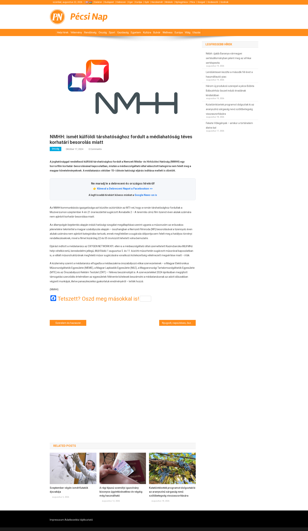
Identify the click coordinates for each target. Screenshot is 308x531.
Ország (103, 32)
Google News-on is (146, 195)
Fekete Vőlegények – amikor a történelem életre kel (229, 125)
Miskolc (169, 2)
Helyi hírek (62, 32)
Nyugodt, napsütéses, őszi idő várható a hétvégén (179, 323)
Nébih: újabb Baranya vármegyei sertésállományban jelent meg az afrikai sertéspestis (228, 58)
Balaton (98, 2)
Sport (112, 32)
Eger (130, 2)
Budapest (109, 2)
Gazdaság (123, 32)
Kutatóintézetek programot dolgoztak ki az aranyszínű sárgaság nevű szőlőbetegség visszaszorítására (172, 491)
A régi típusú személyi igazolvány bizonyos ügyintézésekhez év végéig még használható (120, 491)
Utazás (196, 32)
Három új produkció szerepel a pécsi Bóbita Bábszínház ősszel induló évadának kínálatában (230, 91)
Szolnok (224, 2)
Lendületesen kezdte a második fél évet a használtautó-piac (229, 74)
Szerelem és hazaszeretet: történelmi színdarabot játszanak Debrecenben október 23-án (70, 323)
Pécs (192, 2)
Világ (187, 32)
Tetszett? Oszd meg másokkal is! (98, 299)
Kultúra (147, 32)
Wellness (168, 32)
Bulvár (156, 32)
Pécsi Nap (89, 16)
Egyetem (136, 32)
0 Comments (95, 149)
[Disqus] (123, 378)
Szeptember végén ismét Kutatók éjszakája (69, 489)
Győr (147, 2)
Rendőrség (90, 32)
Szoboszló (213, 2)
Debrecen (121, 2)
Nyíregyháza (181, 2)
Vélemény (76, 32)
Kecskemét (157, 2)
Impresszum (57, 519)
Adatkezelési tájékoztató (79, 519)
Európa (138, 2)
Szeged (201, 2)
